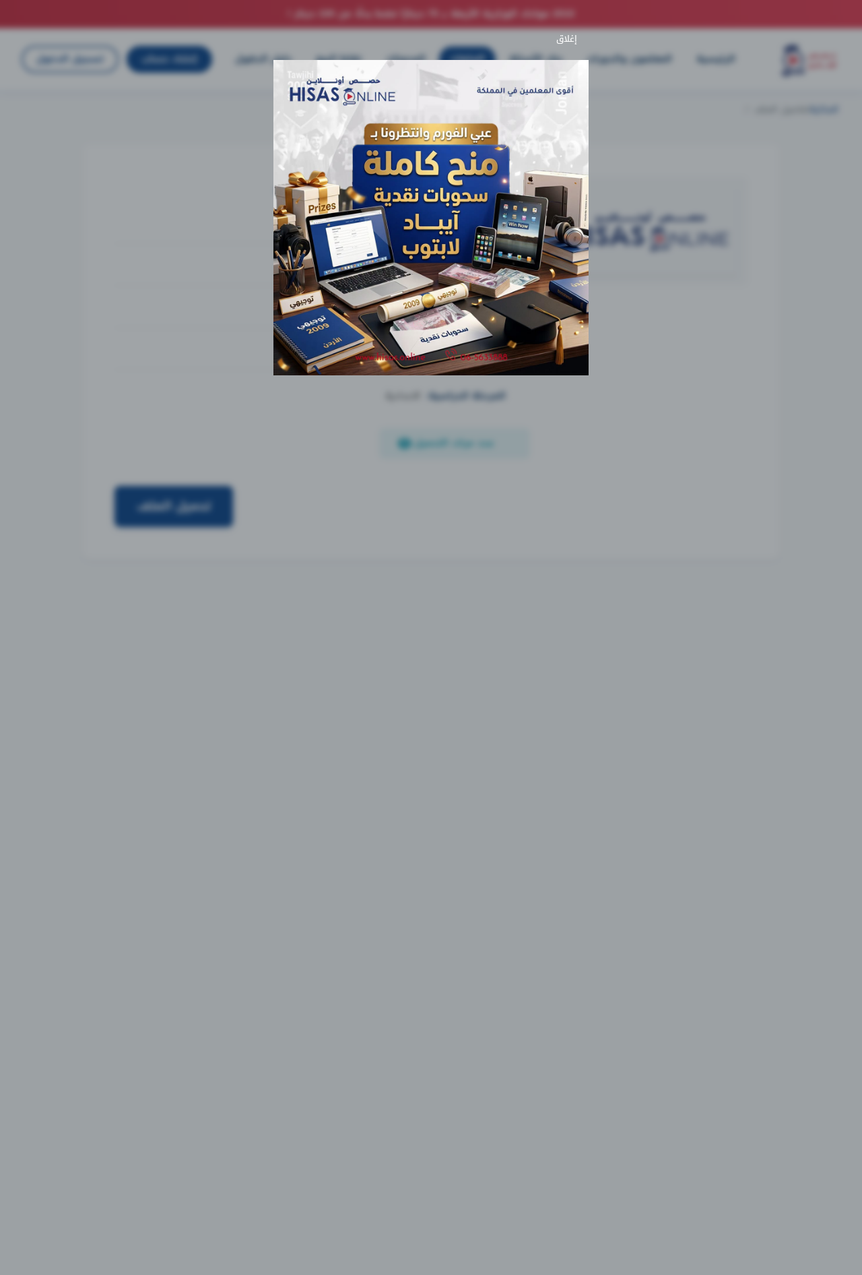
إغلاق (569, 39)
